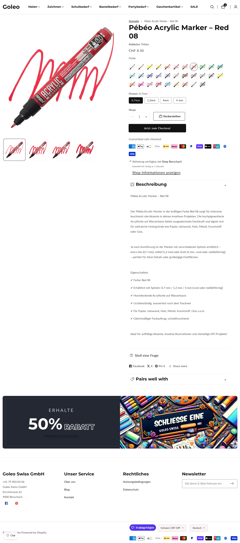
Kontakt (69, 497)
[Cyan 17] (141, 75)
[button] (32, 7)
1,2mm (151, 100)
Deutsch (197, 528)
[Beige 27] (141, 66)
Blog (67, 489)
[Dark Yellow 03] (158, 66)
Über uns (69, 481)
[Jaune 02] (149, 66)
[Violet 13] (167, 75)
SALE (194, 6)
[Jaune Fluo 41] (220, 75)
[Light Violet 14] (158, 75)
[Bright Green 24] (202, 66)
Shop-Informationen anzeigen (156, 172)
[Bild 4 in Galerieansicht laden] (85, 150)
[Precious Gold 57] (176, 84)
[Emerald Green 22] (220, 66)
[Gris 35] (202, 75)
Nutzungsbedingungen (137, 481)
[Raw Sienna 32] (185, 75)
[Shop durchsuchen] (212, 7)
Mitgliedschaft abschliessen (61, 435)
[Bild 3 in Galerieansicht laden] (61, 150)
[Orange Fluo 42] (132, 84)
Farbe (132, 58)
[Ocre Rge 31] (185, 66)
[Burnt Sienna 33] (193, 75)
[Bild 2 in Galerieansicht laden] (38, 150)
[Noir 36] (211, 75)
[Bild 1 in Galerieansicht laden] (14, 150)
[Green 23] (211, 66)
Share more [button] (180, 366)
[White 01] (132, 66)
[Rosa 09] (176, 66)
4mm (166, 100)
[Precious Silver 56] (193, 84)
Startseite (134, 21)
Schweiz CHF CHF (171, 528)
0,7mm (136, 100)
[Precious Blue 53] (167, 84)
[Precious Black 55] (202, 84)
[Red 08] (193, 66)
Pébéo (145, 44)
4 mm (179, 100)
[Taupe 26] (176, 75)
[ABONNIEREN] (232, 483)
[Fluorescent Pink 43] (141, 84)
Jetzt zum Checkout (157, 128)
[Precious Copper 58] (185, 84)
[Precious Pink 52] (149, 84)
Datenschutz (131, 489)
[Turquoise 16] (132, 75)
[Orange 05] (167, 66)
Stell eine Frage (147, 355)
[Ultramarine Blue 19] (149, 75)
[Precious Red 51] (158, 84)
